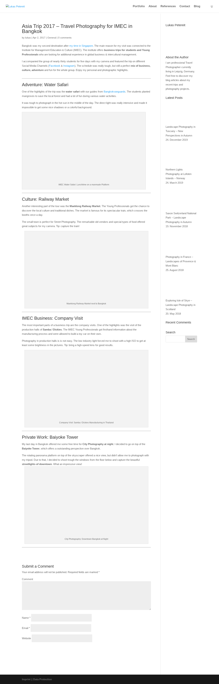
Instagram (69, 65)
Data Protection (42, 679)
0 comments (65, 37)
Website (26, 638)
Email (26, 628)
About (153, 6)
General (51, 37)
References (168, 6)
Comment (27, 579)
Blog (197, 6)
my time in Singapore (81, 45)
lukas (28, 37)
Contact (184, 6)
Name (26, 617)
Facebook (54, 65)
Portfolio (139, 6)
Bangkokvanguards (114, 91)
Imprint (26, 679)
